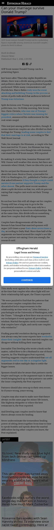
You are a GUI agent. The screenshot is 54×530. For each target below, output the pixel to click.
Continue (27, 280)
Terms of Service (40, 257)
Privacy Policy (12, 263)
